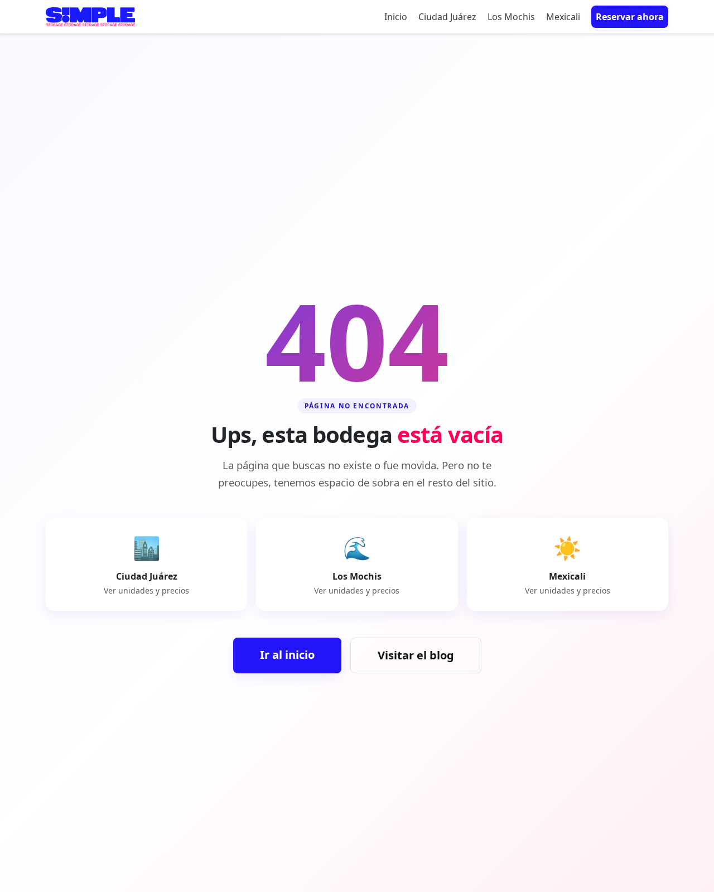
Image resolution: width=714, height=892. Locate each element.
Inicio (395, 17)
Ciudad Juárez (447, 17)
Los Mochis (511, 17)
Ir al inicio (287, 654)
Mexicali (563, 17)
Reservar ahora (630, 17)
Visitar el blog (416, 655)
